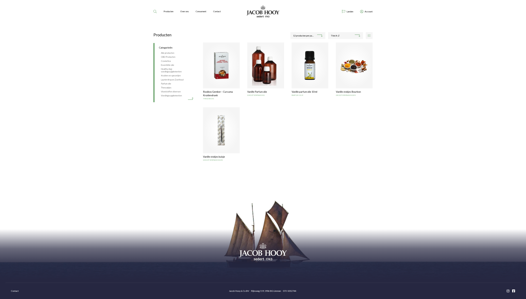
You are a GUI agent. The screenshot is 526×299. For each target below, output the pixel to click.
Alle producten (167, 53)
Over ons (184, 11)
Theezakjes (166, 87)
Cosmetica (166, 61)
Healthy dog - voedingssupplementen (171, 70)
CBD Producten (168, 57)
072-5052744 (289, 291)
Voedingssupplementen (171, 95)
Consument (201, 11)
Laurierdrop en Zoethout (172, 79)
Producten (168, 11)
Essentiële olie (167, 65)
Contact (217, 11)
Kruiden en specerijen (171, 75)
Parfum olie (166, 83)
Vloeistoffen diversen (171, 91)
